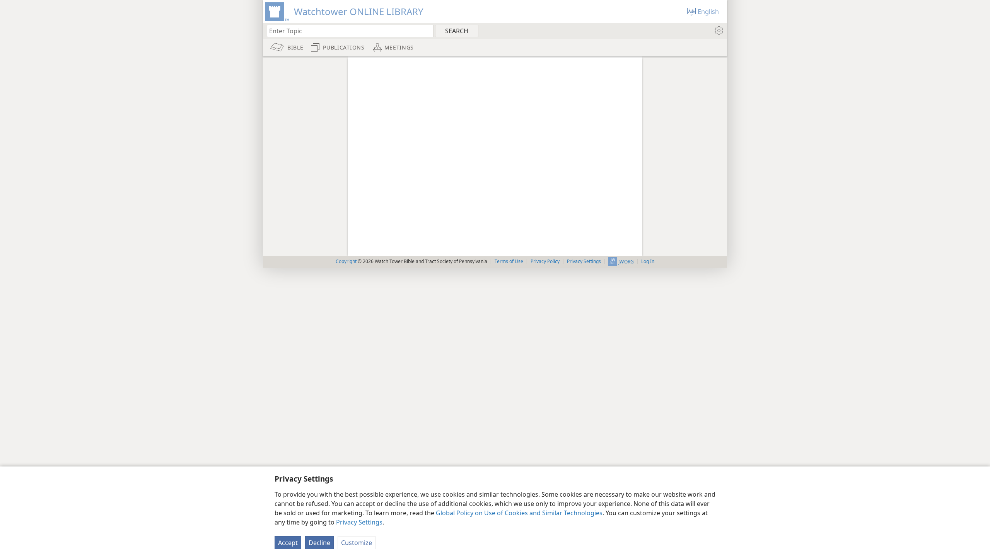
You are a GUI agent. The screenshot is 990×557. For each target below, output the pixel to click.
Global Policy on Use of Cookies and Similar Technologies (519, 513)
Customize (356, 542)
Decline (319, 542)
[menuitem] (718, 30)
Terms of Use (509, 261)
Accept (288, 542)
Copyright (346, 261)
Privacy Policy (545, 261)
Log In (647, 261)
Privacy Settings (359, 522)
